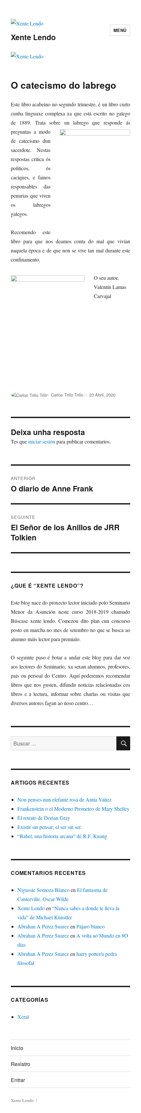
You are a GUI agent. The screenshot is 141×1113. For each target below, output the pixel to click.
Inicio (17, 1048)
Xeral (23, 1016)
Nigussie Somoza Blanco (43, 889)
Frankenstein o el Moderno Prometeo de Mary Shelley (73, 808)
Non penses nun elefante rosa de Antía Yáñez (64, 799)
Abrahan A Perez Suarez (43, 926)
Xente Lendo (33, 37)
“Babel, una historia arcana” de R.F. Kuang (62, 836)
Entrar (18, 1080)
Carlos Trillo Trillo (67, 395)
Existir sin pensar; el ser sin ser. (49, 826)
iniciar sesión (41, 441)
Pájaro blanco (90, 926)
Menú (120, 30)
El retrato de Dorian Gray (43, 817)
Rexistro (20, 1064)
